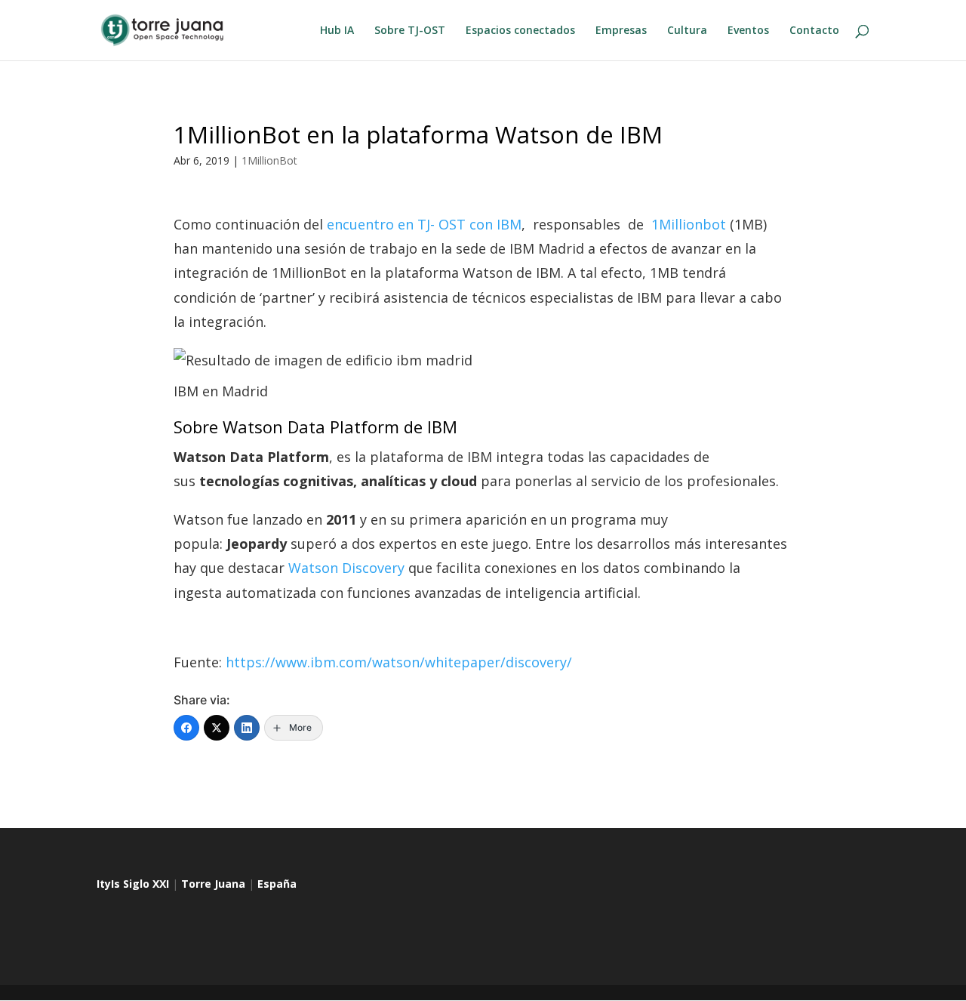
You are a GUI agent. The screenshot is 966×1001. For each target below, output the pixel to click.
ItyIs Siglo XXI (133, 883)
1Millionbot (688, 224)
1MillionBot (269, 160)
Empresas (621, 31)
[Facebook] (186, 728)
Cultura (687, 31)
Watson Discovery (346, 568)
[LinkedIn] (247, 728)
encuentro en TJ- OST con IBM (424, 224)
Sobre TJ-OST (409, 31)
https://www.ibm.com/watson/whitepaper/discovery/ (399, 662)
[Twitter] (216, 728)
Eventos (748, 31)
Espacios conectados (520, 31)
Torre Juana (213, 883)
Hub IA (337, 31)
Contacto (814, 31)
